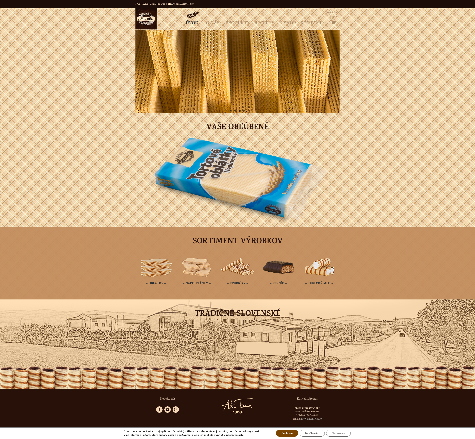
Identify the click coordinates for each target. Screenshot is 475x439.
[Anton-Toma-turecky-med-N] (319, 254)
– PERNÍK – (278, 283)
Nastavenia (338, 433)
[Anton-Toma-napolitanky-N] (196, 254)
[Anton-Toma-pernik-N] (278, 254)
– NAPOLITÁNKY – (197, 283)
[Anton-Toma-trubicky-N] (237, 254)
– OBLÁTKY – (156, 283)
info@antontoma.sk (181, 4)
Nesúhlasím (312, 433)
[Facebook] (159, 409)
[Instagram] (176, 409)
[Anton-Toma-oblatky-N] (155, 254)
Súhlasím (287, 433)
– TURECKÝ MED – (319, 283)
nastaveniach (234, 435)
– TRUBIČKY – (237, 283)
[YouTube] (167, 409)
